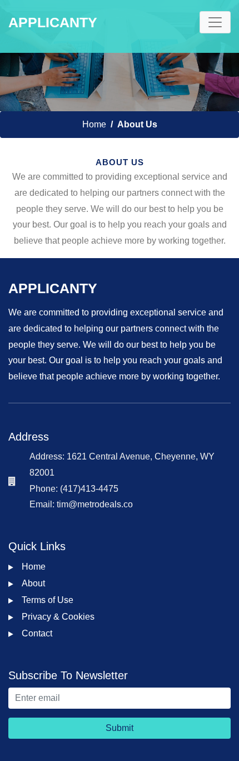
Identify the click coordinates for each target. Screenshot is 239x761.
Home (94, 124)
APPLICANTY (52, 22)
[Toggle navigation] (215, 22)
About (33, 583)
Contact (37, 633)
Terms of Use (47, 600)
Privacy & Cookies (58, 616)
